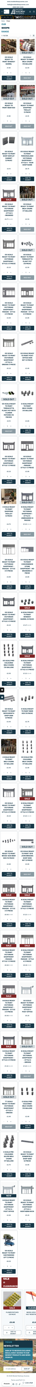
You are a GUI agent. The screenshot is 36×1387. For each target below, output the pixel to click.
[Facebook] (13, 1384)
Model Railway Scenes (21, 1376)
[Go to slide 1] (17, 17)
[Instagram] (16, 1384)
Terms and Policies (18, 1380)
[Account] (30, 12)
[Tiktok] (20, 1384)
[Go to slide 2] (18, 17)
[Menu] (2, 12)
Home (3, 21)
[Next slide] (32, 1313)
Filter (5, 35)
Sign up (27, 1369)
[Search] (5, 12)
